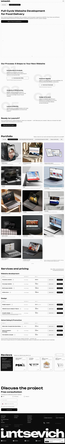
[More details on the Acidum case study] (11, 177)
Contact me (9, 409)
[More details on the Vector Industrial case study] (32, 153)
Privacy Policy (11, 406)
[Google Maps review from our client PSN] (16, 359)
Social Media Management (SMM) (41, 139)
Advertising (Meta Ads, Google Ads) (26, 139)
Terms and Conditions (18, 424)
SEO (61, 139)
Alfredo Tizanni (45, 358)
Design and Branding (54, 139)
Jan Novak (31, 358)
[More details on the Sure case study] (32, 177)
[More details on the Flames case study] (32, 202)
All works (4, 139)
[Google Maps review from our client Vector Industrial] (29, 359)
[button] (14, 21)
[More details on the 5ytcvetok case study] (54, 178)
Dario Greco (4, 358)
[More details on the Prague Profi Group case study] (54, 153)
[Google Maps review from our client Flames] (43, 359)
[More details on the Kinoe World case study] (11, 153)
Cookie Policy (16, 426)
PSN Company (18, 358)
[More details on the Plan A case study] (11, 202)
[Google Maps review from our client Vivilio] (2, 359)
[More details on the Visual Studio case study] (11, 227)
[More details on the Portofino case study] (32, 226)
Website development (12, 139)
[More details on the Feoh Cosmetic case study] (11, 250)
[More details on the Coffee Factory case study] (32, 250)
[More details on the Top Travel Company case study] (54, 226)
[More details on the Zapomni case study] (54, 202)
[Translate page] (44, 423)
